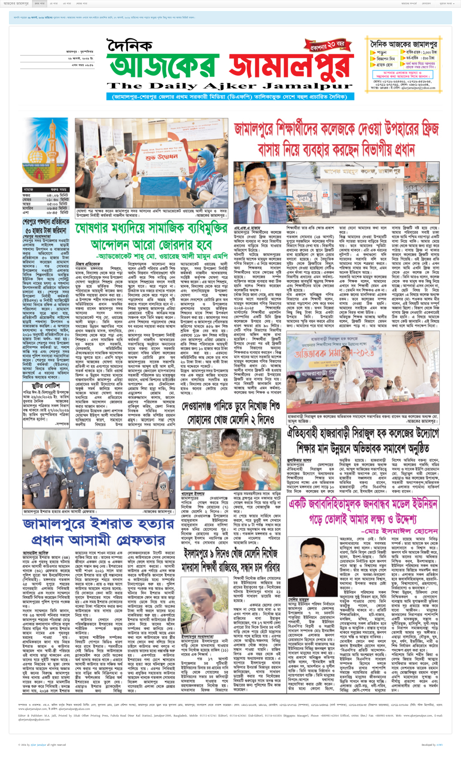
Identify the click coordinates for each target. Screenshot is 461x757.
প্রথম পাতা (39, 4)
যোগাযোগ (426, 4)
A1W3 (440, 745)
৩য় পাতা (67, 4)
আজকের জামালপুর (16, 3)
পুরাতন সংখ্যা (446, 4)
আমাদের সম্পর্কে (409, 4)
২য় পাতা (54, 4)
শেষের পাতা (81, 4)
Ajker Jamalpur (38, 745)
